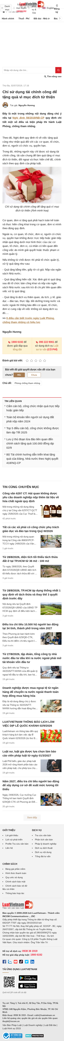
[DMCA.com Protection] (34, 1037)
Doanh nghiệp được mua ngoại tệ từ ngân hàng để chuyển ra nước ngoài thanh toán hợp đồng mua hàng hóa (30, 691)
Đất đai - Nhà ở (42, 18)
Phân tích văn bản (44, 839)
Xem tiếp (32, 817)
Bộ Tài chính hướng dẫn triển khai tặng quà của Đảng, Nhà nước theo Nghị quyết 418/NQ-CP (32, 458)
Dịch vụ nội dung (43, 852)
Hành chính (8, 18)
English (49, 8)
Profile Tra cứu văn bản (16, 844)
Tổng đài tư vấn (42, 856)
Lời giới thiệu (11, 835)
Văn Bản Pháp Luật (12, 1025)
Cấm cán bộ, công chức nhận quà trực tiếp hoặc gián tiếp (32, 408)
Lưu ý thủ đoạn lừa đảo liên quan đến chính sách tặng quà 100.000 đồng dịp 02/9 (30, 443)
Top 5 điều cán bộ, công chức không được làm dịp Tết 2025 (32, 430)
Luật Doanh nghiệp (32, 1025)
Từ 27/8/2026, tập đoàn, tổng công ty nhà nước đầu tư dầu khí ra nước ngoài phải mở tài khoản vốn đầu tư (31, 658)
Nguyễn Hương (26, 105)
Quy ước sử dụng (14, 877)
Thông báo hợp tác (14, 893)
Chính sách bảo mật (15, 881)
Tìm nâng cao (54, 76)
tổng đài (17, 349)
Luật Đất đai (50, 1025)
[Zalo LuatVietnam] (10, 962)
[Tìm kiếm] (58, 70)
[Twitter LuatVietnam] (27, 962)
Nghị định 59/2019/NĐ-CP (28, 117)
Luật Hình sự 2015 (11, 1028)
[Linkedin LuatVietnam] (32, 962)
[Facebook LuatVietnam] (4, 962)
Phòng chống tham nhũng (27, 383)
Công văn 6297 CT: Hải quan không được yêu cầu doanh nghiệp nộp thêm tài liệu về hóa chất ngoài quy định (30, 497)
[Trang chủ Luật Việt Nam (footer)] (32, 905)
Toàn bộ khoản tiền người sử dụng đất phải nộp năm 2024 (30, 419)
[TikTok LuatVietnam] (21, 962)
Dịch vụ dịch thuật (44, 848)
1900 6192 (17, 342)
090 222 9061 (46, 342)
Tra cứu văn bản (43, 835)
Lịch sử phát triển (14, 839)
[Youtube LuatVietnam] (15, 962)
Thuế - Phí (23, 18)
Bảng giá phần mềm (15, 869)
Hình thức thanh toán (15, 873)
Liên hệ (9, 848)
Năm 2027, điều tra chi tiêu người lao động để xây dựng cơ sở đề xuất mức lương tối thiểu (30, 785)
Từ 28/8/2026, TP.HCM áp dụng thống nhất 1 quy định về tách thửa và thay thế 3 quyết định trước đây (31, 594)
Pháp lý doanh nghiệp (45, 844)
